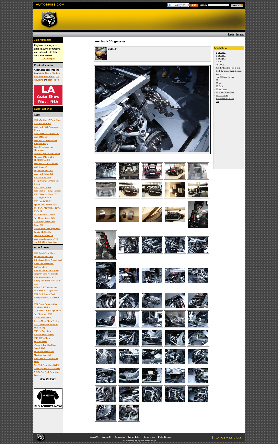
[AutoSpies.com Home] (50, 7)
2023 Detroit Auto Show (44, 253)
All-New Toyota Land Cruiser (47, 153)
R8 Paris (219, 86)
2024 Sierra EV (40, 167)
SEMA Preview (40, 341)
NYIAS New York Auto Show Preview (47, 373)
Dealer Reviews (164, 437)
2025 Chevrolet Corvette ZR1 (46, 133)
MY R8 (219, 62)
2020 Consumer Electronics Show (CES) (46, 326)
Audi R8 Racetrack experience (228, 68)
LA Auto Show (40, 267)
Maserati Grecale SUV (43, 235)
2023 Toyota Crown (42, 198)
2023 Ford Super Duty (44, 174)
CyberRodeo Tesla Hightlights (47, 228)
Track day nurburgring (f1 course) (229, 71)
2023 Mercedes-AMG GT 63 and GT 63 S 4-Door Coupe (46, 240)
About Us (94, 437)
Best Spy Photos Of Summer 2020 (46, 299)
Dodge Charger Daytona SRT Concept (47, 182)
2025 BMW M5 (40, 137)
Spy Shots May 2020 (43, 314)
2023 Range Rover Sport (44, 221)
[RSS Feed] (194, 4)
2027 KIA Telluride (42, 123)
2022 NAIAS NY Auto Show (46, 270)
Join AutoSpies (48, 59)
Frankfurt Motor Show (44, 351)
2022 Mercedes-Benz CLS (45, 277)
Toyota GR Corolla (42, 232)
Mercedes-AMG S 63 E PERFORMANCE (44, 158)
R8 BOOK (220, 65)
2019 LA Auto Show (42, 331)
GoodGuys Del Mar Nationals (47, 368)
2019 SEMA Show (42, 338)
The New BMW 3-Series (44, 215)
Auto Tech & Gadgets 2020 (46, 291)
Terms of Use (149, 437)
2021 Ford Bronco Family (45, 294)
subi (217, 101)
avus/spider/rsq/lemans (225, 98)
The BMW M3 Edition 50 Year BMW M (47, 209)
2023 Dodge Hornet (42, 187)
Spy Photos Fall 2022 (43, 170)
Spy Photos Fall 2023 (43, 256)
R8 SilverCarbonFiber (225, 92)
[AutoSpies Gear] (48, 407)
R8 (217, 80)
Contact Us (106, 437)
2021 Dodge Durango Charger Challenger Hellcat (47, 305)
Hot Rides (53, 80)
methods (101, 41)
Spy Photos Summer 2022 (45, 205)
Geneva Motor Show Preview (46, 321)
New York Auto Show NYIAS (47, 365)
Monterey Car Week (42, 355)
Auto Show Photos (49, 73)
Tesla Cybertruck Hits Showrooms (43, 148)
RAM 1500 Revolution (44, 263)
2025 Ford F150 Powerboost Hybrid (46, 128)
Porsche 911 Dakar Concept (46, 163)
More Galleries (48, 379)
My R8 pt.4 (220, 52)
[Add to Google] (178, 4)
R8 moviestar (221, 89)
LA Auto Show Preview (44, 334)
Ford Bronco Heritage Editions (47, 191)
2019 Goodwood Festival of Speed (46, 360)
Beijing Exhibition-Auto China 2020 (47, 282)
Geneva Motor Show (43, 318)
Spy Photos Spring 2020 (44, 218)
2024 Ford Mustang (42, 177)
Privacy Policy (134, 437)
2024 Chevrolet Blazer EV (45, 194)
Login (231, 34)
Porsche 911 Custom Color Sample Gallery (45, 142)
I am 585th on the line (225, 77)
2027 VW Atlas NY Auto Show (47, 120)
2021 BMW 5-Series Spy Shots (47, 311)
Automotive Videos (44, 76)
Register (240, 34)
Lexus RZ (38, 225)
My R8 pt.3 (220, 55)
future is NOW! (222, 95)
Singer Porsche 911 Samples (46, 274)
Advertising (120, 437)
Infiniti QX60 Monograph (45, 287)
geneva (218, 74)
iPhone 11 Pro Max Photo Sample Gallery (45, 346)
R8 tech (219, 83)
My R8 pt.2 (220, 59)
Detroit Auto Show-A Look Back (48, 260)
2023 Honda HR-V (42, 201)
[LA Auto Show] (48, 104)
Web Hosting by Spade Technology (139, 441)
